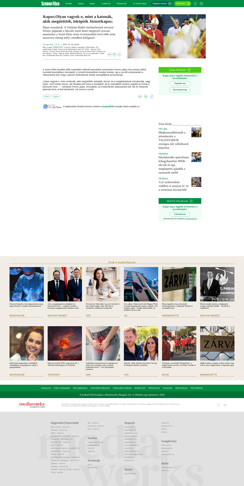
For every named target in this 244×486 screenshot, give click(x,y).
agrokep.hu (92, 467)
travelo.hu (129, 448)
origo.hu (91, 451)
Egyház (56, 96)
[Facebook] (195, 3)
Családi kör (105, 3)
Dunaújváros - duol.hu (60, 442)
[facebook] (218, 405)
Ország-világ (48, 44)
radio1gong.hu (167, 467)
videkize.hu (129, 457)
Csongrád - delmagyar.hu (61, 439)
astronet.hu (129, 427)
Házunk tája (121, 3)
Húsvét (46, 96)
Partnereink (167, 388)
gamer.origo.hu (131, 436)
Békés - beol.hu (57, 433)
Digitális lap (180, 83)
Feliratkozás (180, 214)
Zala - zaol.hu (93, 429)
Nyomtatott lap (180, 90)
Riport (92, 3)
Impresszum (46, 388)
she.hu (164, 432)
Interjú (80, 3)
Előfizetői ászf (154, 388)
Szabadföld (108, 106)
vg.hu (90, 464)
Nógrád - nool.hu (58, 463)
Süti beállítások (197, 388)
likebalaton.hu (131, 439)
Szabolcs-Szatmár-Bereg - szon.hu (65, 469)
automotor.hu (130, 430)
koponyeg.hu (166, 448)
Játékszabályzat (181, 388)
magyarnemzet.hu (95, 442)
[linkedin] (224, 405)
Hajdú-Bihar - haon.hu (60, 451)
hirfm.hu (165, 470)
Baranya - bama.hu (59, 430)
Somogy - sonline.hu (59, 466)
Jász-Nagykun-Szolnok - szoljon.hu (65, 457)
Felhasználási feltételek (122, 388)
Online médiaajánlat (62, 388)
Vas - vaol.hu (93, 423)
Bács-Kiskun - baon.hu (60, 427)
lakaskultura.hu (131, 433)
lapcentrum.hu (167, 454)
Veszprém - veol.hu (96, 426)
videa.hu (165, 451)
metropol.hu (166, 426)
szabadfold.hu (94, 445)
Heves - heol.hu (57, 454)
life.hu (164, 429)
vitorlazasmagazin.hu (134, 454)
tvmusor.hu (129, 460)
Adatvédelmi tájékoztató (100, 388)
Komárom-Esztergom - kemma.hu (65, 460)
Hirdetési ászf (139, 388)
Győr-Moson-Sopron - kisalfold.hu (65, 448)
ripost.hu (165, 423)
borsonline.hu (130, 473)
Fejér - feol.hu (57, 445)
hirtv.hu (91, 448)
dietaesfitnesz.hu (132, 451)
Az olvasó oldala (139, 3)
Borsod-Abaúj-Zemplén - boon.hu (65, 436)
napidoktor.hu (131, 442)
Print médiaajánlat (80, 388)
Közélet (69, 3)
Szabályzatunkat (191, 219)
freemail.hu (166, 445)
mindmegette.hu (132, 445)
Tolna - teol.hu (57, 472)
